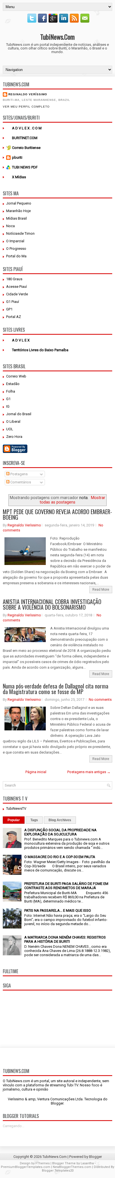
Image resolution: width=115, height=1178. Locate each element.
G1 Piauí (12, 302)
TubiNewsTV (16, 808)
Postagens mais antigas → (89, 772)
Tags (34, 820)
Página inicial (35, 772)
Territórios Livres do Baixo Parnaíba (40, 350)
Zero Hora (14, 436)
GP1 (9, 309)
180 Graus (14, 279)
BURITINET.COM (24, 138)
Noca (10, 226)
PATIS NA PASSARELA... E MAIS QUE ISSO (57, 910)
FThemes (42, 1163)
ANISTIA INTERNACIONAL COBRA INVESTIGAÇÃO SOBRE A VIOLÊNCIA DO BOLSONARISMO (52, 604)
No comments (100, 699)
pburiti (17, 157)
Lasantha (87, 1163)
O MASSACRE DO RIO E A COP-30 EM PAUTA (59, 857)
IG (7, 406)
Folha (10, 391)
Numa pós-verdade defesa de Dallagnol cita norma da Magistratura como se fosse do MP (55, 688)
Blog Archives (60, 820)
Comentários (20, 482)
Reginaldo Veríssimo (27, 94)
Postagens (18, 474)
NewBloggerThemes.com (72, 1167)
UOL (9, 429)
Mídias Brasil (16, 218)
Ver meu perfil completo (26, 106)
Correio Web (16, 376)
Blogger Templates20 (57, 1170)
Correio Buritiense (26, 148)
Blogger (57, 1103)
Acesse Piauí (16, 286)
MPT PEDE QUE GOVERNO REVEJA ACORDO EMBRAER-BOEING (57, 514)
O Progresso (16, 248)
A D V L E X (21, 340)
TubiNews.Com (57, 37)
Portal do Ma (16, 256)
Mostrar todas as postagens (72, 499)
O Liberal (13, 421)
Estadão (13, 384)
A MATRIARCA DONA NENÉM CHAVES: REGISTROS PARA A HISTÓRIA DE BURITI (65, 939)
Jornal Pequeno (18, 203)
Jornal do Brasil (18, 414)
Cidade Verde (17, 294)
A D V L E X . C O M (27, 128)
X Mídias (19, 177)
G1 (8, 399)
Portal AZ (13, 317)
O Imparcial (15, 241)
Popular (14, 820)
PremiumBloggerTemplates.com (25, 1167)
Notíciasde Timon (20, 233)
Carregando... (13, 1126)
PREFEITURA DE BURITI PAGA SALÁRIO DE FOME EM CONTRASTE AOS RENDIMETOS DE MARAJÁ (66, 886)
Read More (100, 590)
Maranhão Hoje (18, 211)
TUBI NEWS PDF (25, 167)
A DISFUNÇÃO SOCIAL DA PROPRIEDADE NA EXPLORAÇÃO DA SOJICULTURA (60, 832)
